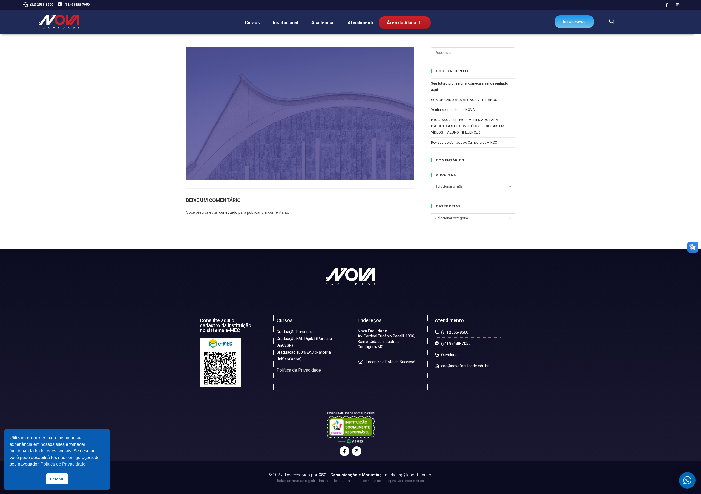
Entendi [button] (57, 479)
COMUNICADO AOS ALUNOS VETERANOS (464, 100)
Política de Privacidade (299, 370)
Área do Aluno (401, 22)
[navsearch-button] (611, 21)
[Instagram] (677, 5)
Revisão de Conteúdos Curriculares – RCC (464, 142)
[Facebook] (667, 5)
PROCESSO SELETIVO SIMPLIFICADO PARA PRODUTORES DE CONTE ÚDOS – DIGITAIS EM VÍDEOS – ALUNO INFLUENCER (467, 126)
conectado (228, 212)
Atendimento (361, 22)
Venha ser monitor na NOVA (453, 110)
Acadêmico (323, 22)
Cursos (252, 22)
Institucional (285, 22)
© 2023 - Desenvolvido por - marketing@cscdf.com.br (350, 474)
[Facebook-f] (344, 451)
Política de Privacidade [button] (63, 464)
